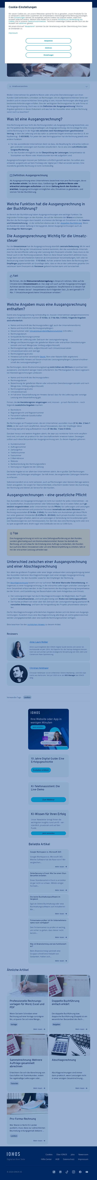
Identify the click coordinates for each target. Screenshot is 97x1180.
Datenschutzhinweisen (37, 21)
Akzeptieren (30, 26)
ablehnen (23, 23)
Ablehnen (48, 48)
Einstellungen (19, 18)
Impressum (13, 33)
